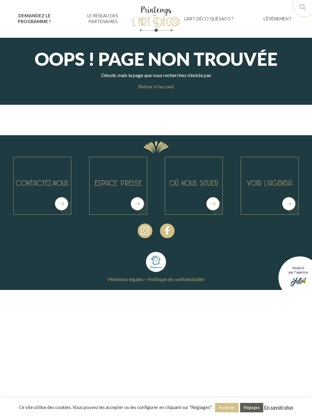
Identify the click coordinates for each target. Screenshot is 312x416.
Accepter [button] (227, 407)
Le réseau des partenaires (102, 18)
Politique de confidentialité (176, 279)
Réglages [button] (252, 407)
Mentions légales (126, 279)
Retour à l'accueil (156, 86)
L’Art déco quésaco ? (209, 18)
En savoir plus (278, 407)
